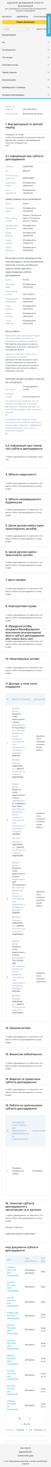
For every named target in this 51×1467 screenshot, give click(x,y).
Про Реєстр (7, 17)
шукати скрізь (42, 29)
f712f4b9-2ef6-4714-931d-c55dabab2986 (13, 1315)
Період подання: (9, 72)
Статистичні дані (40, 17)
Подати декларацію (25, 22)
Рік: (3, 42)
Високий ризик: (9, 80)
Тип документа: (9, 50)
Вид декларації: (9, 35)
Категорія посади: (10, 65)
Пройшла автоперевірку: (13, 95)
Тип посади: (7, 57)
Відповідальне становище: (14, 87)
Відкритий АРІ (22, 17)
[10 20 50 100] (24, 1418)
